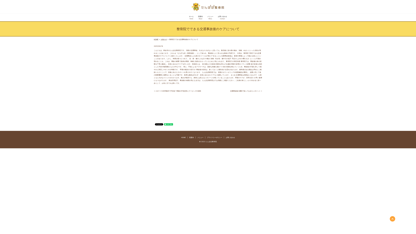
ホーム (191, 17)
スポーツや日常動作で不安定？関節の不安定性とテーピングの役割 (178, 91)
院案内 (200, 17)
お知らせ (164, 39)
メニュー (210, 17)
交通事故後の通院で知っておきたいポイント (245, 91)
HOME (156, 39)
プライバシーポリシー (214, 137)
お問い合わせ (222, 17)
